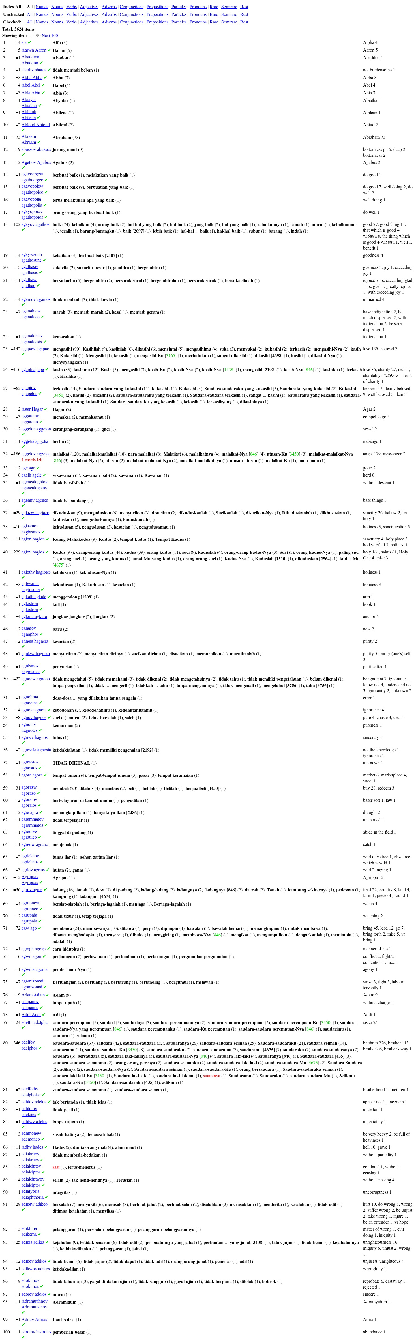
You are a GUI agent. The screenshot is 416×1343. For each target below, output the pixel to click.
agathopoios (32, 214)
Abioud (36, 124)
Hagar (32, 409)
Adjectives (89, 6)
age (28, 468)
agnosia (36, 749)
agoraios (29, 802)
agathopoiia (32, 202)
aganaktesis (32, 338)
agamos (36, 299)
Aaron (34, 50)
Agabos (36, 162)
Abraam (29, 139)
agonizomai (32, 984)
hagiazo (35, 512)
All (30, 14)
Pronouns (198, 6)
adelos (34, 1101)
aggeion (36, 429)
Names (42, 6)
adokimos (30, 1283)
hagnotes (29, 727)
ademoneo (31, 1136)
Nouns (57, 6)
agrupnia (29, 918)
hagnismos (31, 668)
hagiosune (31, 586)
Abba (32, 77)
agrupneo (30, 905)
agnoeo (36, 678)
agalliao (29, 282)
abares (34, 69)
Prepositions (157, 6)
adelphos (29, 1045)
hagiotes (36, 572)
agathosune (32, 257)
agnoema (30, 699)
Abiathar (29, 102)
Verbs (71, 6)
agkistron (30, 606)
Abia (31, 92)
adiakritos (30, 1156)
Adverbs (109, 6)
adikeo (35, 1204)
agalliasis (30, 269)
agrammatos (33, 822)
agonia (35, 969)
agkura (34, 616)
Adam (33, 994)
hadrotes (36, 1332)
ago (29, 928)
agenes (35, 500)
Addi (31, 1014)
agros (32, 889)
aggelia (35, 441)
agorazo (29, 790)
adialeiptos (31, 1169)
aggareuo (30, 418)
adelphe (35, 1022)
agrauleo (30, 834)
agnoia (34, 710)
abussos (36, 149)
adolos (34, 1294)
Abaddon (30, 59)
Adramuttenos (35, 1304)
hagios (33, 552)
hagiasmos (31, 529)
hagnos (34, 717)
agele (32, 475)
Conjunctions (131, 6)
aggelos (36, 453)
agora (32, 775)
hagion (33, 539)
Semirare (229, 6)
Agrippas (30, 879)
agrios (33, 869)
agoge (34, 948)
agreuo (35, 844)
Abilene (29, 114)
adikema (29, 1231)
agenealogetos (35, 484)
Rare (214, 6)
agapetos (29, 390)
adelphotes (31, 1091)
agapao (35, 348)
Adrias (34, 1319)
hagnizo (36, 653)
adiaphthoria (33, 1194)
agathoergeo (32, 177)
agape (33, 369)
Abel (31, 85)
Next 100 (50, 35)
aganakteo (31, 313)
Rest (244, 6)
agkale (34, 596)
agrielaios (30, 858)
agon (31, 956)
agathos (35, 224)
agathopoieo (32, 189)
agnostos (30, 765)
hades (32, 1147)
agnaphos (30, 631)
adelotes (29, 1111)
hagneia (35, 641)
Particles (178, 6)
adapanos (30, 1004)
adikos (34, 1261)
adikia (33, 1242)
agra (30, 812)
